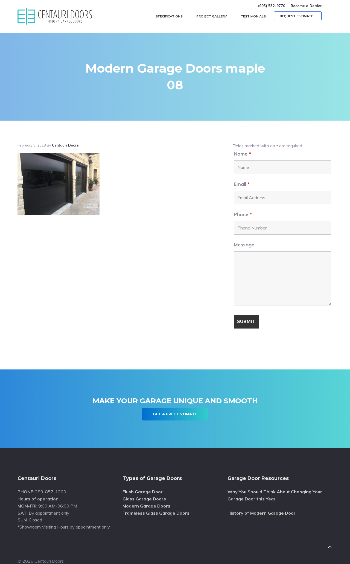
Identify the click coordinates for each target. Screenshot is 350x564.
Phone (243, 214)
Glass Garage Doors (144, 499)
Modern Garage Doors (146, 506)
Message (244, 244)
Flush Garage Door (142, 491)
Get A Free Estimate (175, 414)
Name (242, 154)
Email (242, 184)
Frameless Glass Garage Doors (155, 513)
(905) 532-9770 (271, 6)
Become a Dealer (306, 6)
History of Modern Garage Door (262, 513)
